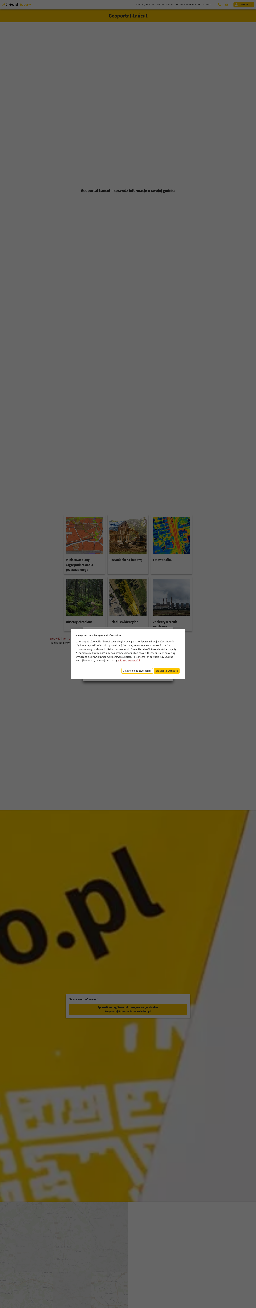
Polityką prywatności (128, 660)
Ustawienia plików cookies (137, 671)
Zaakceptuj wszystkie (167, 671)
